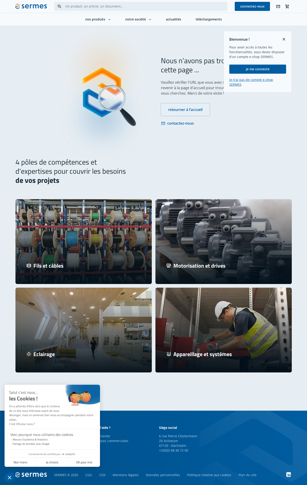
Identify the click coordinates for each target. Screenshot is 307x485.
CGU (88, 475)
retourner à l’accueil (185, 109)
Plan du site (248, 475)
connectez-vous (252, 6)
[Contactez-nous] (278, 6)
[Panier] (287, 6)
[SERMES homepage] (31, 6)
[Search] (59, 6)
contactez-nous (180, 123)
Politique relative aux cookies (209, 475)
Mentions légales (126, 475)
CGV (102, 475)
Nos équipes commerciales (107, 441)
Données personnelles (163, 475)
